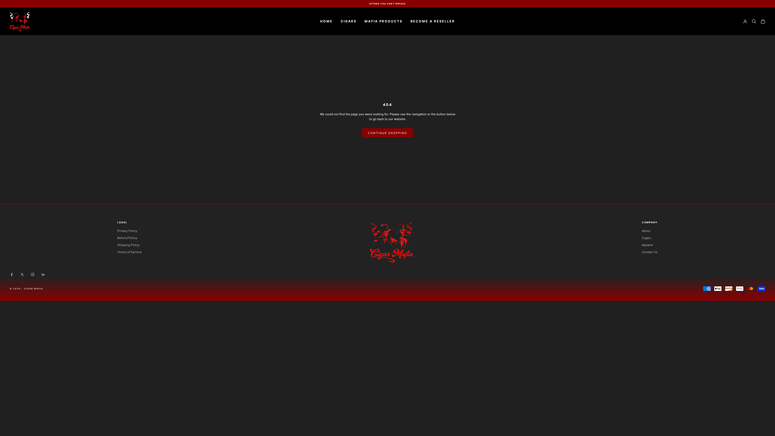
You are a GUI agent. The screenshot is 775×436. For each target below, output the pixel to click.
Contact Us (650, 252)
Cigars (348, 21)
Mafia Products (383, 21)
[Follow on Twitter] (22, 274)
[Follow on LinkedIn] (43, 274)
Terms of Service (129, 252)
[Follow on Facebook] (12, 274)
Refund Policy (127, 238)
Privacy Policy (127, 231)
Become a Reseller (433, 21)
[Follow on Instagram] (33, 274)
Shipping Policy (128, 245)
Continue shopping (387, 133)
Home (326, 21)
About (646, 231)
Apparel (647, 245)
